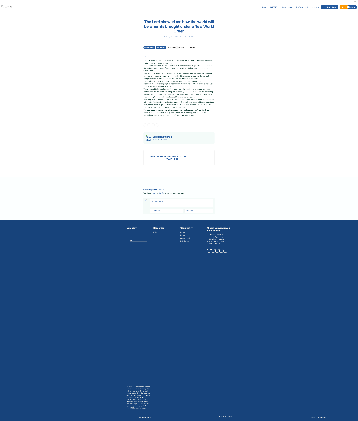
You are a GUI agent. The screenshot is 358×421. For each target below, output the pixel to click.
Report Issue (147, 56)
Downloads (315, 7)
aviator (313, 417)
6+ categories (172, 47)
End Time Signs (161, 47)
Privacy (229, 416)
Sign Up (343, 7)
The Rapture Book (302, 7)
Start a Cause (331, 7)
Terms (224, 416)
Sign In (352, 7)
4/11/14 (183, 156)
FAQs (155, 232)
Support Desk (185, 238)
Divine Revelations (149, 47)
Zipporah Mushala (176, 37)
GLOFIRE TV (274, 7)
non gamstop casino (145, 417)
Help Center (184, 241)
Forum (182, 232)
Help (355, 2)
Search (264, 7)
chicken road (322, 417)
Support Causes (287, 7)
